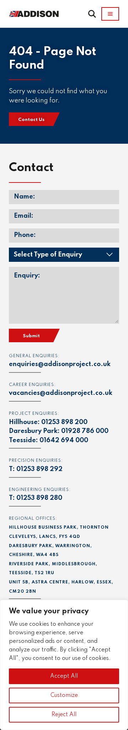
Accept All (64, 676)
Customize (64, 695)
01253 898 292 (39, 469)
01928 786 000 (84, 431)
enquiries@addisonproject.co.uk (60, 364)
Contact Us (31, 119)
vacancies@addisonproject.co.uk (60, 393)
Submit (31, 336)
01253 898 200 (64, 422)
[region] (64, 665)
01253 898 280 (39, 498)
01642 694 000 (63, 440)
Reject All (64, 715)
